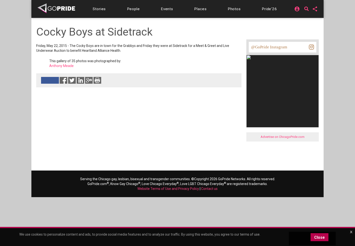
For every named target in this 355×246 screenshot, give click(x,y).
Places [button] (200, 9)
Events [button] (167, 9)
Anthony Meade (61, 66)
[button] (99, 9)
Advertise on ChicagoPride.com (283, 137)
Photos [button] (234, 9)
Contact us (209, 189)
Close (319, 237)
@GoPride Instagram (269, 47)
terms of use (250, 234)
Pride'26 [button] (269, 9)
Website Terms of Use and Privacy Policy (168, 189)
